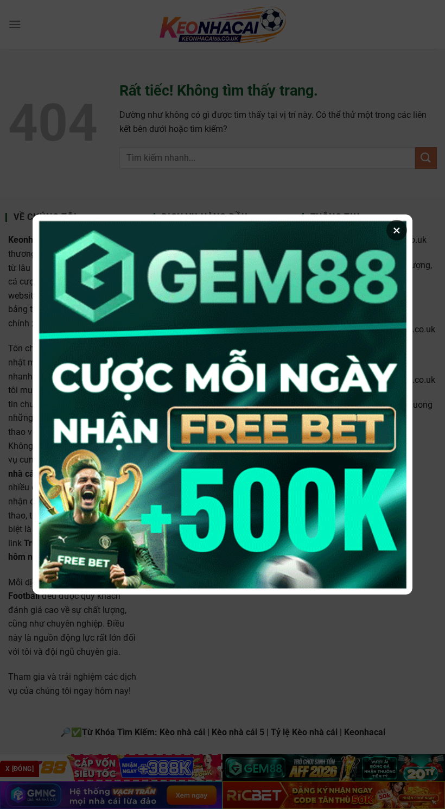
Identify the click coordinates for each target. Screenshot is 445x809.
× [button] (396, 230)
